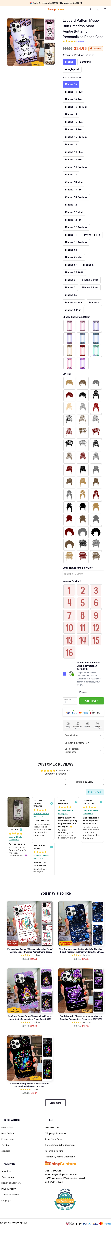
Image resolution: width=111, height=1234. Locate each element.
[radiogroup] (83, 344)
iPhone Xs (71, 249)
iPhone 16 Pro (73, 99)
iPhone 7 (70, 287)
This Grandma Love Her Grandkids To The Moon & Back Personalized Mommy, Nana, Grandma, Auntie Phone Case (81, 950)
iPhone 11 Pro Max (76, 242)
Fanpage (6, 1200)
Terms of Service (10, 1194)
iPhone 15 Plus (74, 122)
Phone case (7, 1139)
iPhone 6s (71, 295)
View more (55, 1102)
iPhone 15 (71, 114)
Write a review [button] (84, 782)
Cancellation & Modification (60, 1144)
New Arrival (7, 1127)
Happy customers (11, 1182)
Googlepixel (72, 69)
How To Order (52, 1127)
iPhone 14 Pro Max (76, 167)
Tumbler (5, 1144)
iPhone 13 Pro (73, 189)
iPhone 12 (71, 204)
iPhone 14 (71, 144)
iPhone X (88, 265)
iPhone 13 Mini (74, 182)
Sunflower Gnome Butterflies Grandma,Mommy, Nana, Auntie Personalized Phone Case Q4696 (30, 1017)
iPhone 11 (71, 234)
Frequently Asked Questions (60, 1156)
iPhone (69, 61)
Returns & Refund (54, 1150)
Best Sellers (7, 1133)
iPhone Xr (71, 265)
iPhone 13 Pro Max (76, 197)
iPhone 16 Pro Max (76, 106)
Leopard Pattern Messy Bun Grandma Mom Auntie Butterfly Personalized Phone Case (18, 838)
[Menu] (3, 9)
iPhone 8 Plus (90, 280)
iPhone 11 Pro (92, 234)
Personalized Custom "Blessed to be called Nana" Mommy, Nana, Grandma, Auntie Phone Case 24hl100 (29, 950)
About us (6, 1171)
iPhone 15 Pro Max (76, 137)
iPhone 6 (94, 302)
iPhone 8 (70, 280)
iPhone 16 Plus (74, 91)
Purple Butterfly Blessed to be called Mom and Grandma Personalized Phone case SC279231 (81, 1017)
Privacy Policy (8, 1188)
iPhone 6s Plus (74, 302)
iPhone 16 (71, 84)
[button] (90, 9)
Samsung (85, 61)
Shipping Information (56, 1133)
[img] (15, 833)
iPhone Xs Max (74, 257)
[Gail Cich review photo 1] (18, 812)
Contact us (7, 1177)
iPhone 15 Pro (73, 129)
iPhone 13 (71, 174)
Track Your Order (54, 1139)
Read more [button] (39, 835)
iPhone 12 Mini (74, 212)
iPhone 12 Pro (73, 219)
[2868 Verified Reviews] (65, 1210)
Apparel (5, 1150)
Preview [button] (83, 692)
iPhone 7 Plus (90, 287)
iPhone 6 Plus (73, 310)
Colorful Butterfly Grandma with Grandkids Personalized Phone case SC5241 (29, 1085)
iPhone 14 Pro (73, 159)
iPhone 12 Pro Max (76, 227)
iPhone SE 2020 (74, 272)
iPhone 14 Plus (74, 152)
